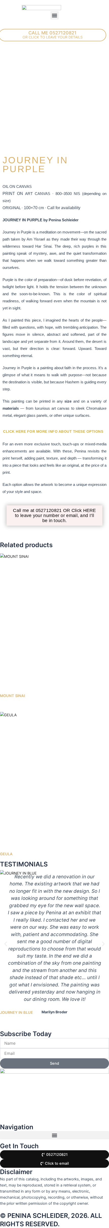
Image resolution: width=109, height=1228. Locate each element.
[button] (54, 15)
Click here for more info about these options (53, 431)
